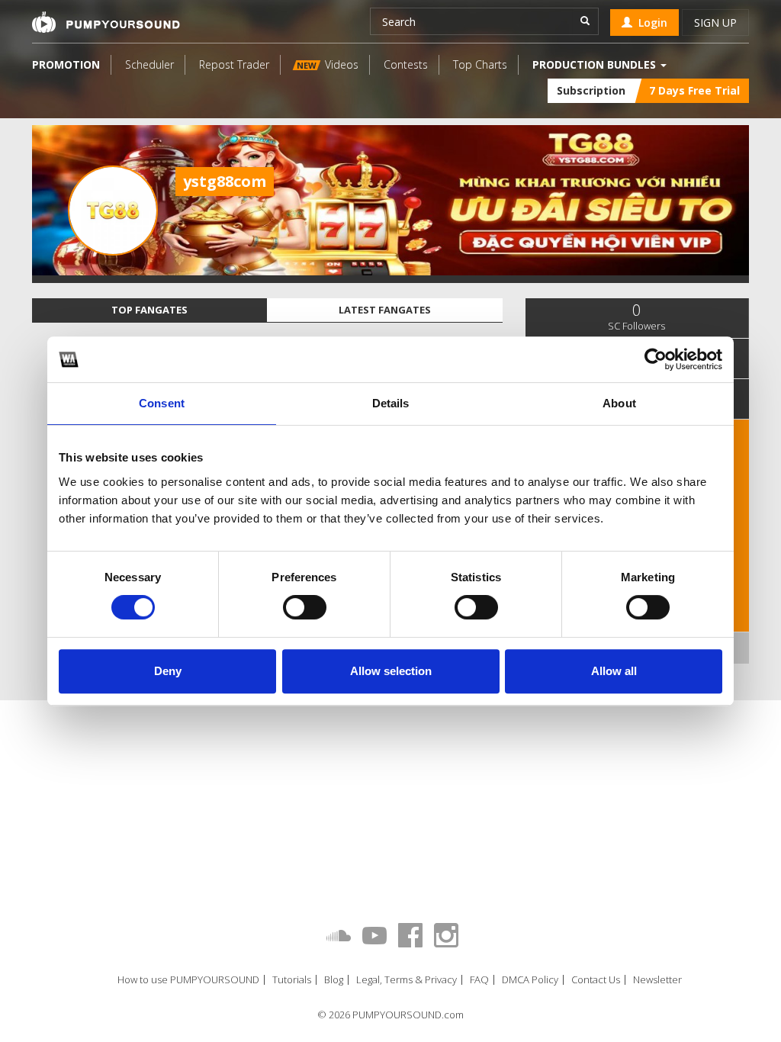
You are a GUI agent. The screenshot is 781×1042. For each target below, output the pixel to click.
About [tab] (619, 403)
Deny (168, 670)
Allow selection (391, 670)
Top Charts (480, 64)
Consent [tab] (162, 403)
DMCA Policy (530, 980)
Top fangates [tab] (149, 310)
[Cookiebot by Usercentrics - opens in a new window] (655, 359)
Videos (327, 64)
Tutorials (291, 980)
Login (649, 22)
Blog (333, 980)
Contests (406, 64)
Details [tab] (391, 403)
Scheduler (149, 64)
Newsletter (657, 980)
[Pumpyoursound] (106, 22)
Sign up (715, 22)
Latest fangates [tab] (385, 310)
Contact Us (595, 980)
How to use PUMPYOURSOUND (188, 980)
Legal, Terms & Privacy (406, 980)
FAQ (479, 980)
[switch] (304, 607)
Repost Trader (234, 64)
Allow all (614, 670)
